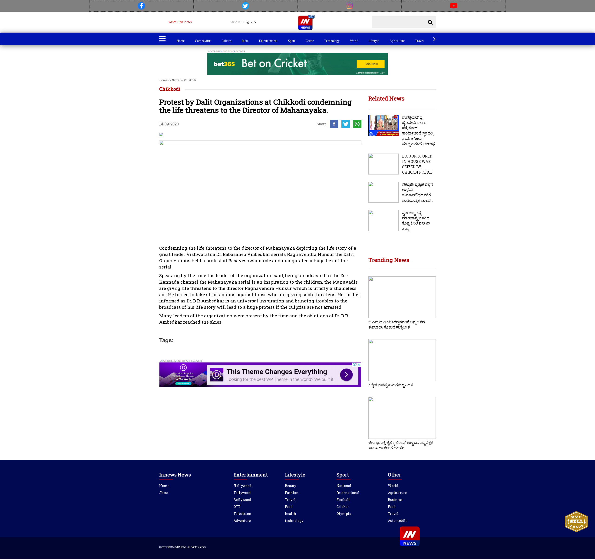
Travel (419, 41)
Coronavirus (203, 41)
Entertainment (268, 41)
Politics (226, 41)
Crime (310, 41)
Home (181, 41)
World (354, 41)
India (245, 41)
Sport (291, 41)
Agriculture (397, 41)
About (164, 492)
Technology (332, 41)
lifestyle (374, 41)
